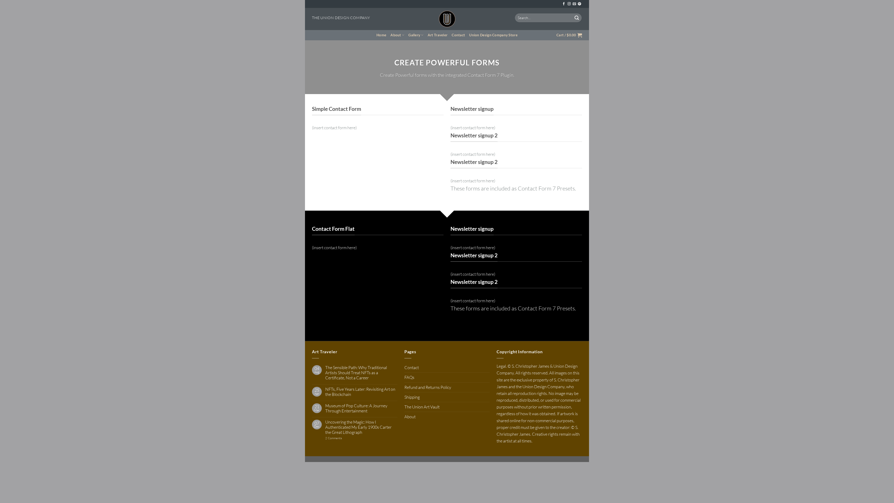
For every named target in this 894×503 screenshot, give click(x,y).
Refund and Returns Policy (427, 387)
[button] (569, 35)
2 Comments (342, 438)
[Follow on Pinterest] (579, 4)
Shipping (412, 397)
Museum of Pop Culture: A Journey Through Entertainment (356, 408)
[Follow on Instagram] (569, 4)
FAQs (409, 377)
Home (381, 35)
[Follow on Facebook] (564, 4)
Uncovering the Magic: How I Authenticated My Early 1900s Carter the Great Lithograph (358, 427)
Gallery (414, 35)
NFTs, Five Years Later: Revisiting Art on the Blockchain (360, 392)
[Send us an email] (574, 4)
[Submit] (576, 17)
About (395, 35)
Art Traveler (438, 35)
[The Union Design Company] (447, 19)
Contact (458, 35)
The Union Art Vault (422, 406)
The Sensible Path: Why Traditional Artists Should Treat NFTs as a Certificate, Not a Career (356, 372)
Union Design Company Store (493, 35)
